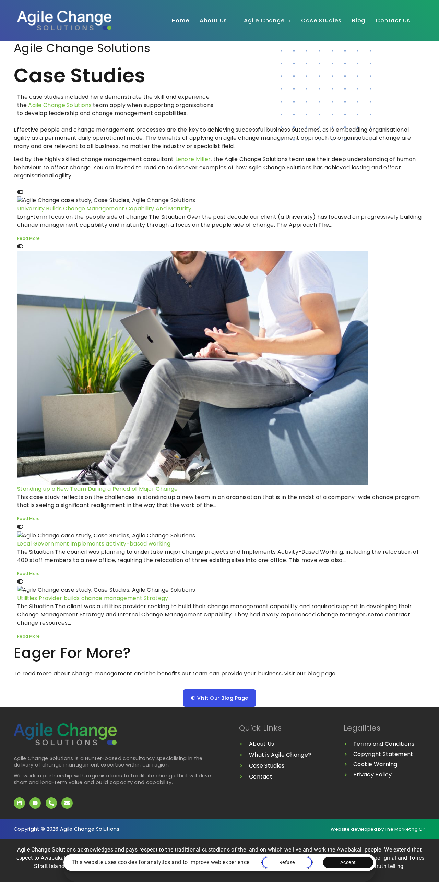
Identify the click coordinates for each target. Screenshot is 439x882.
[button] (216, 20)
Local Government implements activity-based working (93, 544)
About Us (213, 20)
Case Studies (321, 20)
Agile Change (264, 20)
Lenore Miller (193, 159)
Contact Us (393, 20)
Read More (28, 238)
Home (180, 20)
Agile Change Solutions (60, 105)
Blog (358, 20)
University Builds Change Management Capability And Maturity (104, 208)
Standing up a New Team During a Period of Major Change (97, 489)
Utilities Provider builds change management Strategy (92, 598)
